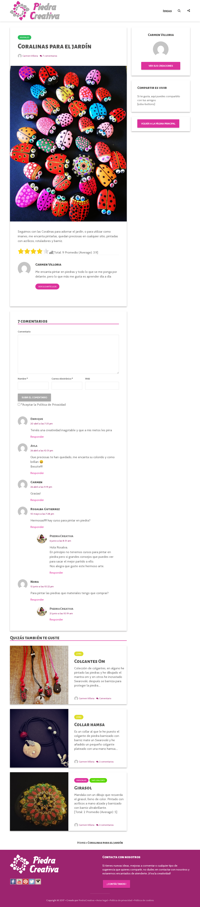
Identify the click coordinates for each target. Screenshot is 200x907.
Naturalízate (98, 780)
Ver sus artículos (47, 286)
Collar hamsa (89, 724)
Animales (24, 37)
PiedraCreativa (61, 536)
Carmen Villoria (30, 55)
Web (87, 379)
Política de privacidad (121, 900)
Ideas (167, 11)
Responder (37, 436)
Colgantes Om (89, 661)
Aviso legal (102, 900)
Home (81, 842)
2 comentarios (106, 761)
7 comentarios (50, 55)
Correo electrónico (62, 379)
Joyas (78, 654)
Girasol (83, 787)
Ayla (34, 446)
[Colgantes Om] (39, 675)
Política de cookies (144, 900)
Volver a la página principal (158, 123)
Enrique (36, 419)
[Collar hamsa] (39, 738)
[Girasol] (39, 801)
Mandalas (81, 780)
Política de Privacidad (51, 404)
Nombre (23, 379)
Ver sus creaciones (161, 65)
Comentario (24, 331)
